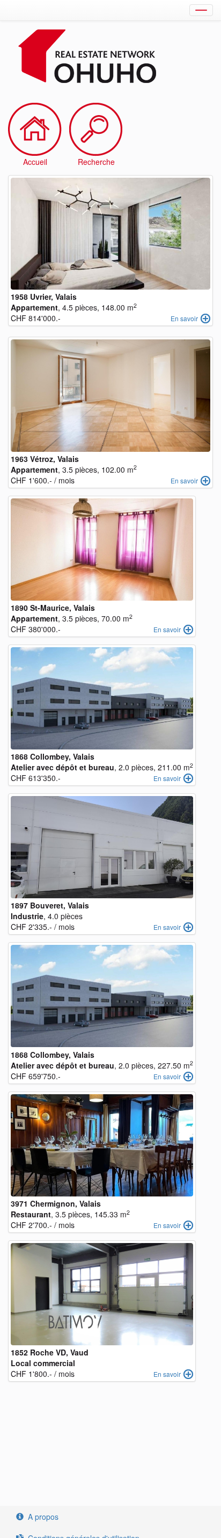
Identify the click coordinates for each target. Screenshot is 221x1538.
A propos (43, 1516)
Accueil (35, 161)
